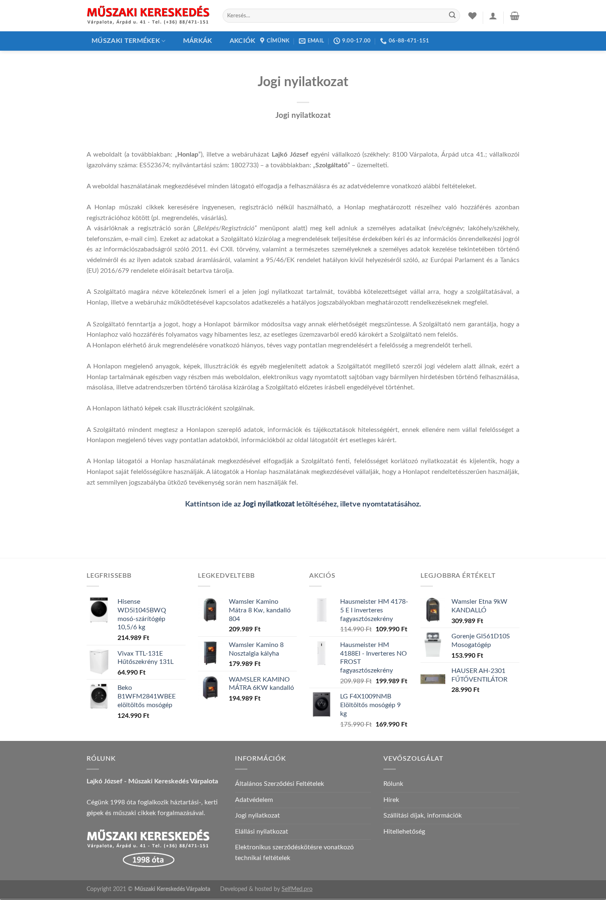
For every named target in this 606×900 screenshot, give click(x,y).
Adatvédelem (254, 800)
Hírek (391, 800)
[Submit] (452, 16)
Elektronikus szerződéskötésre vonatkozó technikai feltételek (294, 852)
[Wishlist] (472, 16)
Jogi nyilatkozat (257, 815)
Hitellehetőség (404, 831)
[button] (493, 16)
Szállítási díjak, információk (422, 815)
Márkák (197, 41)
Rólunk (393, 783)
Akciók (243, 41)
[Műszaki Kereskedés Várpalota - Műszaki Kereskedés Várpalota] (148, 15)
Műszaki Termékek (126, 41)
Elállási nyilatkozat (261, 831)
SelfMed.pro (297, 889)
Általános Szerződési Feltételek (279, 783)
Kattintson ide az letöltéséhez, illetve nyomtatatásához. (303, 504)
